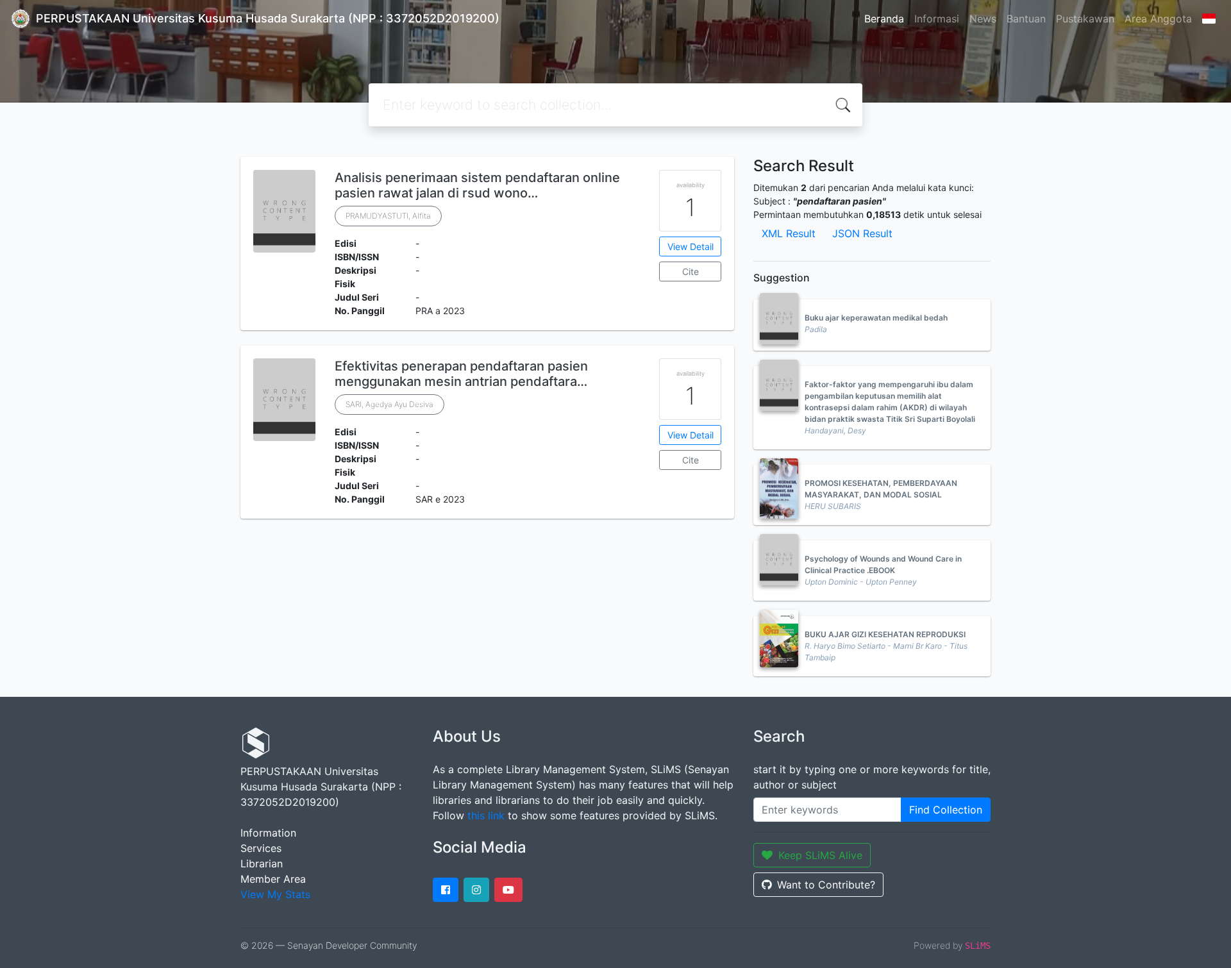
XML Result (789, 233)
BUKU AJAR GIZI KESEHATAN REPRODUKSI (885, 634)
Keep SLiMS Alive (820, 855)
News (982, 18)
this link (486, 815)
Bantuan (1026, 18)
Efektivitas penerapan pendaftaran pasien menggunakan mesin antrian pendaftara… (461, 373)
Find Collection (945, 809)
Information (268, 832)
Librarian (261, 863)
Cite (690, 271)
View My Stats (275, 894)
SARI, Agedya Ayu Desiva (389, 404)
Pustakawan (1085, 18)
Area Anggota (1158, 18)
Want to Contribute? (826, 884)
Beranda (884, 18)
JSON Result (862, 233)
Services (260, 848)
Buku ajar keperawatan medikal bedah (876, 317)
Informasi (936, 18)
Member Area (273, 878)
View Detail (690, 246)
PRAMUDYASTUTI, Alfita (388, 216)
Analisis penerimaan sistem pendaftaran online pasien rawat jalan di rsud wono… (477, 185)
